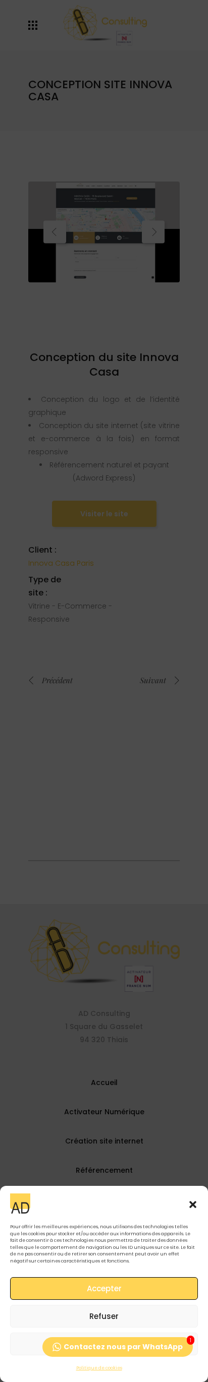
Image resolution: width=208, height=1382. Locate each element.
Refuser (104, 1316)
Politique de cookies (99, 1368)
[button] (193, 1203)
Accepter (104, 1288)
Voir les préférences (104, 1344)
